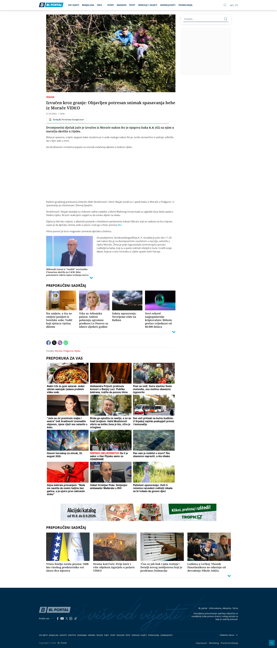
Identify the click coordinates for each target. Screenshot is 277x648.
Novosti (63, 635)
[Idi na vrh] (272, 643)
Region (50, 97)
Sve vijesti (73, 5)
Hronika (91, 635)
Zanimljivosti (167, 5)
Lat (231, 5)
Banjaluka (88, 5)
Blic (120, 225)
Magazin (121, 5)
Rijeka (77, 350)
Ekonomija (82, 635)
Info (99, 5)
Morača (58, 350)
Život (132, 5)
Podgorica (68, 350)
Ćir (236, 5)
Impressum (201, 642)
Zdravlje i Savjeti (147, 5)
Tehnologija (185, 5)
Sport (110, 5)
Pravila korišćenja (229, 642)
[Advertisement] (229, 51)
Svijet (106, 635)
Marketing (214, 642)
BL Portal (62, 642)
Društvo (72, 635)
